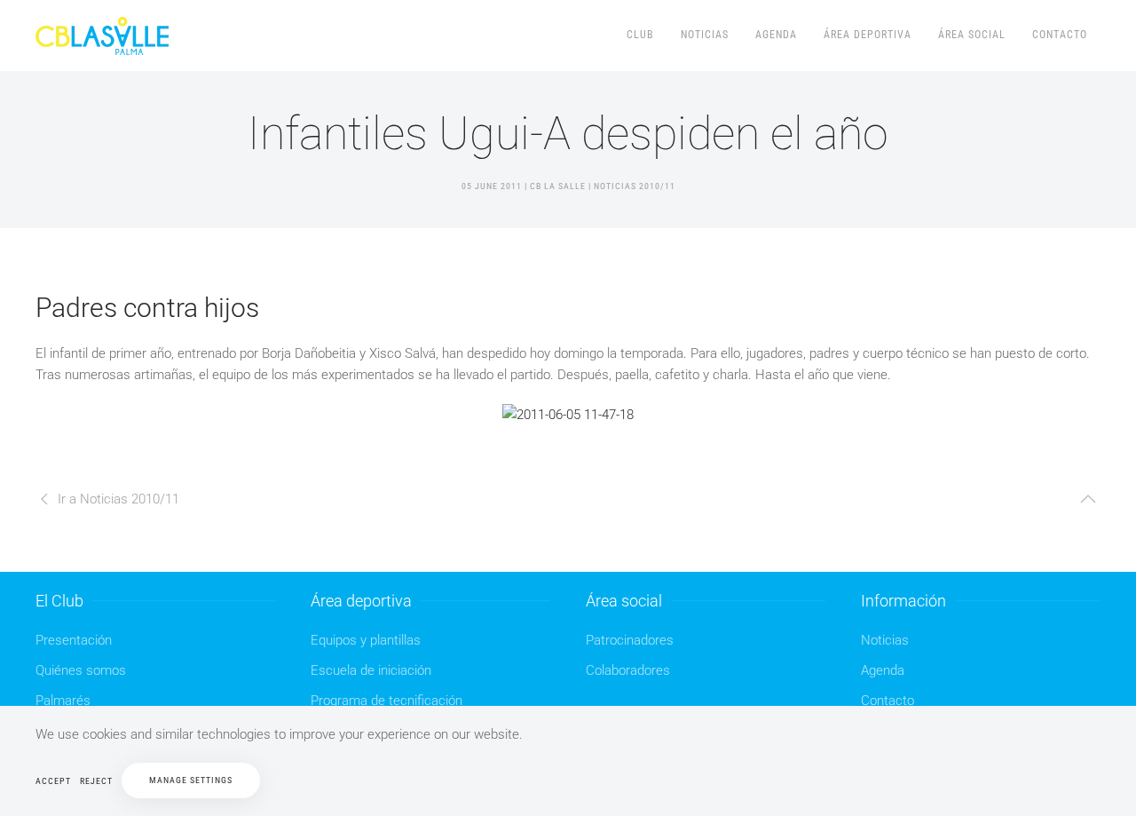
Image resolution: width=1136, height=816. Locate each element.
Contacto (1059, 34)
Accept (53, 781)
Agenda (776, 34)
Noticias (705, 34)
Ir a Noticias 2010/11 (118, 499)
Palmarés (63, 701)
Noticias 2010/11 (634, 186)
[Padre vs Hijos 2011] (568, 414)
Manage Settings (191, 780)
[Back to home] (105, 35)
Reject (96, 781)
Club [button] (640, 34)
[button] (1088, 499)
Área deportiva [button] (867, 34)
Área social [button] (972, 34)
